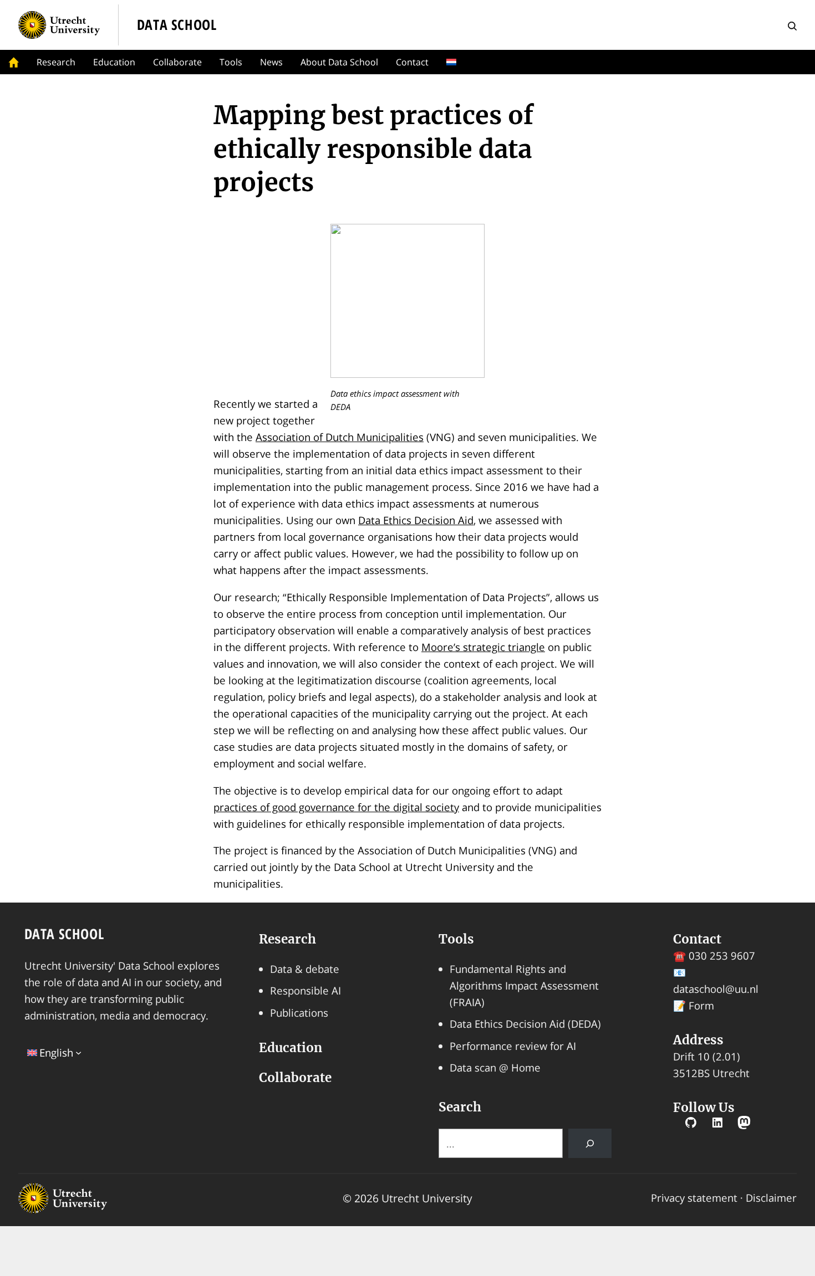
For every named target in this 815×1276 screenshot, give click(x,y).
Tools (231, 62)
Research (56, 62)
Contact (412, 62)
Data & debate (304, 969)
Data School (64, 934)
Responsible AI (305, 990)
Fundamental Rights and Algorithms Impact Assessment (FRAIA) (524, 985)
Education (114, 62)
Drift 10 (691, 1056)
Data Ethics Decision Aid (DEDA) (525, 1024)
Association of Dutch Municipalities (340, 437)
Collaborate (177, 62)
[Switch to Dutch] (453, 62)
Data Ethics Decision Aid (415, 520)
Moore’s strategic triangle (483, 647)
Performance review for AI (513, 1046)
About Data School (339, 62)
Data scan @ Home (495, 1067)
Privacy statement (694, 1198)
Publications (299, 1012)
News (271, 62)
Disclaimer (771, 1198)
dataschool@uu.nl (715, 989)
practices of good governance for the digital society (336, 807)
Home (14, 62)
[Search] (590, 1143)
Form (701, 1005)
